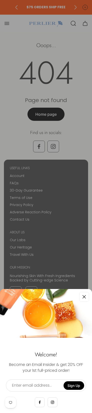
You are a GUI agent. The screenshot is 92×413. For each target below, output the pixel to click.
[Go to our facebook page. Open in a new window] (40, 402)
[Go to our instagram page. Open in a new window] (52, 402)
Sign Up (73, 385)
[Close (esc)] (84, 297)
